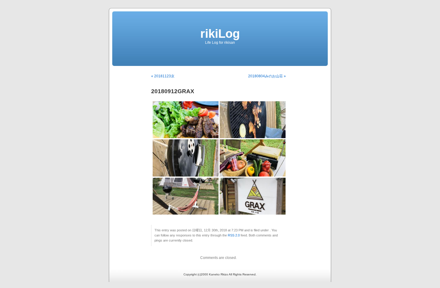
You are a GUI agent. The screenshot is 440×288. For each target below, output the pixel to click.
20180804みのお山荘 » (267, 76)
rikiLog (220, 33)
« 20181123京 (163, 76)
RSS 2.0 (234, 235)
